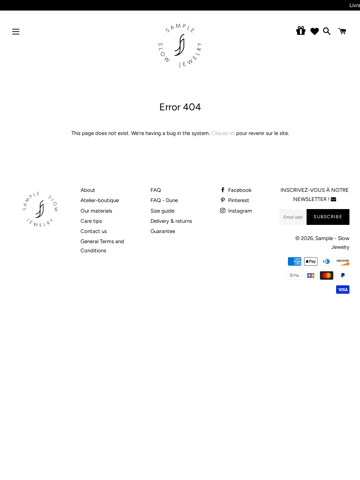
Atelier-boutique (100, 200)
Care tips (91, 221)
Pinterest (238, 200)
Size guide (162, 211)
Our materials (96, 211)
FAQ (155, 190)
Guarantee (162, 231)
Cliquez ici (223, 133)
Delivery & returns (171, 221)
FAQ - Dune (164, 200)
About (88, 190)
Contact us (94, 231)
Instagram (239, 211)
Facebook (239, 190)
